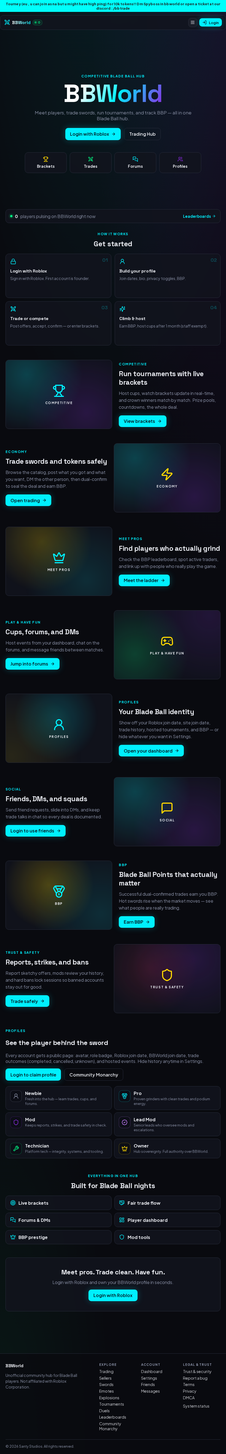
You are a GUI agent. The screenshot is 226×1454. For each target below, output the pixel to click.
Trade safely (24, 1001)
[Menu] (192, 22)
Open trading (25, 500)
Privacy (190, 1390)
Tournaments (111, 1403)
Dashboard (151, 1371)
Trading (106, 1371)
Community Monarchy (93, 1075)
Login (214, 22)
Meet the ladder (141, 580)
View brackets (139, 421)
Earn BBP (133, 922)
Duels (104, 1410)
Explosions (109, 1397)
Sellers (105, 1378)
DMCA (189, 1397)
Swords (106, 1384)
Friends (148, 1384)
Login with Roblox (89, 134)
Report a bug (195, 1378)
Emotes (106, 1390)
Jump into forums (29, 664)
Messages (150, 1390)
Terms (189, 1384)
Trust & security (197, 1371)
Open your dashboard (148, 751)
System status (196, 1405)
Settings (149, 1378)
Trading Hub (142, 134)
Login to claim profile (33, 1075)
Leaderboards (197, 216)
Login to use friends (32, 831)
